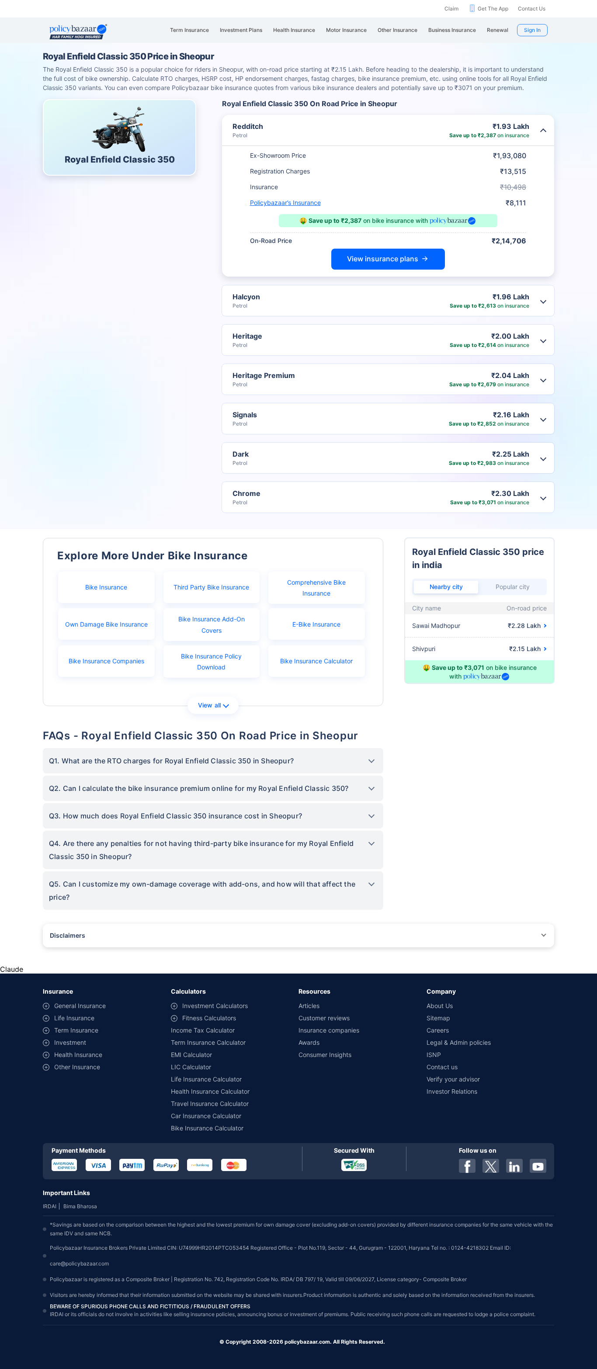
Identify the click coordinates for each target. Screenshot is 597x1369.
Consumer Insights (324, 1054)
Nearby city (446, 586)
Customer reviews (324, 1018)
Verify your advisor (453, 1079)
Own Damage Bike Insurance (106, 624)
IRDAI (49, 1206)
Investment (70, 1042)
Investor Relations (452, 1091)
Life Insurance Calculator (206, 1079)
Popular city (513, 586)
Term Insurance (76, 1030)
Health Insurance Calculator (210, 1091)
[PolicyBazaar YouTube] (538, 1166)
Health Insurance (78, 1054)
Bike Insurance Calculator (316, 661)
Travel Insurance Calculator (210, 1103)
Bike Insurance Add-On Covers (211, 624)
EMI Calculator (191, 1054)
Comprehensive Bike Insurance (316, 588)
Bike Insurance (106, 587)
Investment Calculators (215, 1005)
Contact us (442, 1067)
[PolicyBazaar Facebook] (467, 1166)
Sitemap (438, 1018)
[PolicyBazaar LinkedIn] (514, 1166)
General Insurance (80, 1005)
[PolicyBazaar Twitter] (490, 1166)
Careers (438, 1030)
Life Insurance (74, 1018)
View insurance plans (382, 258)
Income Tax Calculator (203, 1030)
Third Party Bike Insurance (211, 587)
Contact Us (531, 8)
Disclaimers (67, 935)
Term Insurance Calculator (208, 1042)
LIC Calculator (191, 1067)
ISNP (434, 1054)
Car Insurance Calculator (206, 1115)
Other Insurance (77, 1067)
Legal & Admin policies (459, 1042)
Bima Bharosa (80, 1206)
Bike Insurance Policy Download (211, 661)
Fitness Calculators (209, 1018)
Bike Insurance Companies (106, 661)
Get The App (493, 8)
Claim (451, 8)
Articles (308, 1005)
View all (209, 705)
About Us (440, 1005)
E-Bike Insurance (316, 624)
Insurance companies (328, 1030)
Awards (308, 1042)
